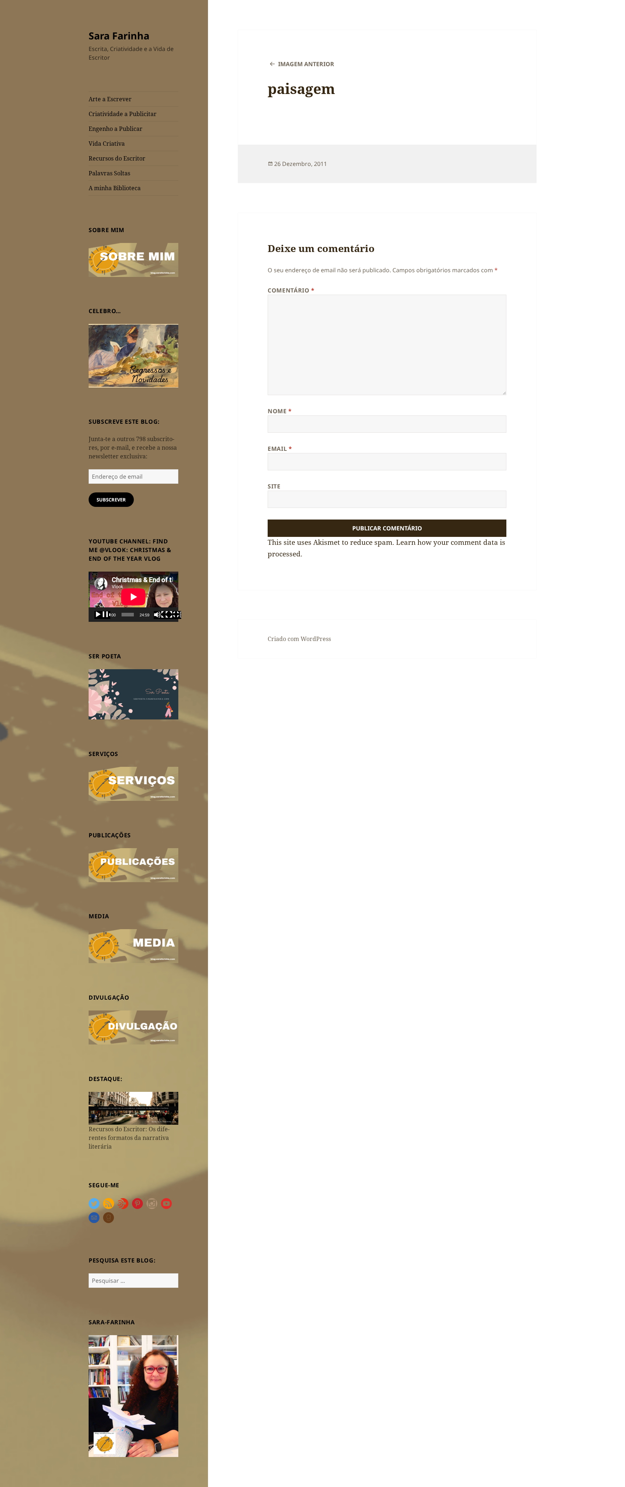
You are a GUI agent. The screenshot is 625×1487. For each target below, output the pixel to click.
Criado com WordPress (299, 639)
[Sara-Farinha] (133, 1396)
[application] (133, 597)
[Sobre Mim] (133, 259)
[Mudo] (162, 615)
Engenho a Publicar (116, 129)
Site (274, 486)
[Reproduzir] (102, 615)
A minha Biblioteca (115, 188)
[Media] (133, 946)
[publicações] (133, 864)
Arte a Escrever (110, 99)
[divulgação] (133, 1027)
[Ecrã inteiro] (173, 615)
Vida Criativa (107, 144)
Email (280, 449)
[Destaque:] (133, 1108)
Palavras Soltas (109, 173)
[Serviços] (133, 783)
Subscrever (111, 499)
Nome (280, 411)
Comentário (291, 290)
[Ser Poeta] (133, 694)
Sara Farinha (119, 35)
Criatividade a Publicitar (123, 114)
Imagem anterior (306, 64)
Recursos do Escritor (117, 158)
